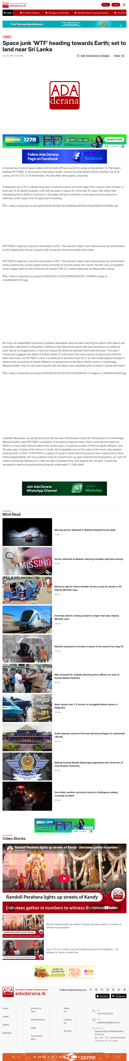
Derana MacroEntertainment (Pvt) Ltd (110, 1036)
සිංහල (105, 4)
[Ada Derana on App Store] (102, 996)
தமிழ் (116, 4)
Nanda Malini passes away (79, 12)
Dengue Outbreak (45, 12)
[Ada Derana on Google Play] (118, 996)
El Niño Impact (17, 12)
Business (7, 1032)
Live (9, 12)
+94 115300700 (105, 1013)
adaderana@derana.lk (108, 1022)
